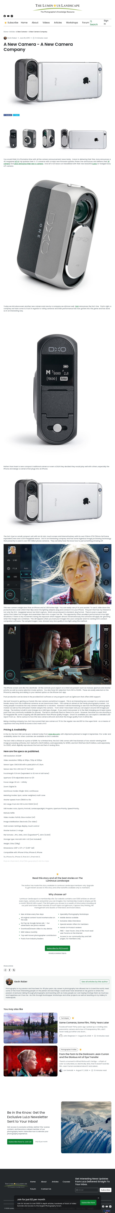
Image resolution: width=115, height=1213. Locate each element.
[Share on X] (13, 970)
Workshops (72, 22)
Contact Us (46, 1189)
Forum (85, 22)
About (35, 22)
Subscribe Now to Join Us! (20, 1141)
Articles (58, 22)
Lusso (94, 164)
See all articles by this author (95, 981)
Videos (46, 22)
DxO (77, 306)
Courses (66, 1181)
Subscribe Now (88, 1202)
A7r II (17, 161)
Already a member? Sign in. (57, 953)
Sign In (106, 22)
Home (24, 22)
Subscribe (13, 22)
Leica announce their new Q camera (28, 164)
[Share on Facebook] (9, 970)
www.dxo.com (54, 734)
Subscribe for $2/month (57, 948)
